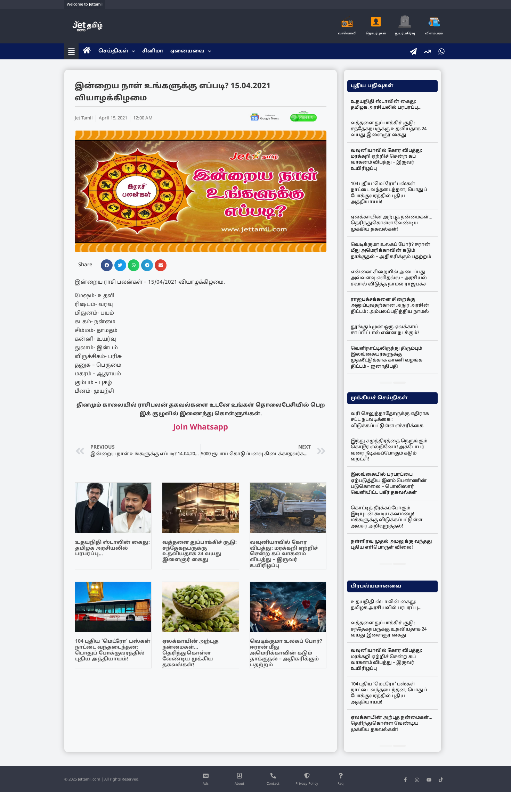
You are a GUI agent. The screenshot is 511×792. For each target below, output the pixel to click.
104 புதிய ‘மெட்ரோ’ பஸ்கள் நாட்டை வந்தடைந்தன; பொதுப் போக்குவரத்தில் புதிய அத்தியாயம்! (112, 650)
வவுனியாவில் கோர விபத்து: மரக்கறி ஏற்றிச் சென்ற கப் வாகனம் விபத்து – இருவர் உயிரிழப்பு (284, 554)
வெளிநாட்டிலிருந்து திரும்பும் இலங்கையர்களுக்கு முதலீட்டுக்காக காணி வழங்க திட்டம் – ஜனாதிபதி (386, 357)
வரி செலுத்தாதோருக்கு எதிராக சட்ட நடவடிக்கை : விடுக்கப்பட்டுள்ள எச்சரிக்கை (390, 420)
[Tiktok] (440, 779)
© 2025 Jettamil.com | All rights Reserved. (101, 779)
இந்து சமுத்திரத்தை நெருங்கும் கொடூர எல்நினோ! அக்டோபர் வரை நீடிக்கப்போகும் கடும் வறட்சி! (389, 450)
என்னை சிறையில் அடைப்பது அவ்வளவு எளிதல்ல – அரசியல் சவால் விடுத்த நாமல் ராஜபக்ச (389, 278)
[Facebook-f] (405, 779)
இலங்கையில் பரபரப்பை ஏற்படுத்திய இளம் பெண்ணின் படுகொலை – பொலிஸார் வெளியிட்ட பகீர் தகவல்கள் (389, 483)
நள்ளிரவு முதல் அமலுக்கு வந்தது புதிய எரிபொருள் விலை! (391, 544)
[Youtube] (429, 779)
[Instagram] (417, 779)
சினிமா (152, 51)
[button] (107, 265)
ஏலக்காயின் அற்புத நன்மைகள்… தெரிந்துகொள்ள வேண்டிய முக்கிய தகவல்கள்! (190, 653)
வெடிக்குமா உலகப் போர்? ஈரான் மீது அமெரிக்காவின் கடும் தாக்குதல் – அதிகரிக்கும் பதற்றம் (286, 653)
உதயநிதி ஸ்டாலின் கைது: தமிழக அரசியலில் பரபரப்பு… (112, 548)
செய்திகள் (113, 51)
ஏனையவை (187, 51)
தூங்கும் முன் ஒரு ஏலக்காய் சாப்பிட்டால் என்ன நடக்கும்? (385, 330)
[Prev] (386, 383)
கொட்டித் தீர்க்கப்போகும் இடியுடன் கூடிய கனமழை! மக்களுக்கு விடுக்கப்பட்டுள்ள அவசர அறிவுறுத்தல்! (386, 517)
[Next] (399, 383)
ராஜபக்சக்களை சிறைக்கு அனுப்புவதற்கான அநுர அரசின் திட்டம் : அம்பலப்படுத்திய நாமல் (390, 306)
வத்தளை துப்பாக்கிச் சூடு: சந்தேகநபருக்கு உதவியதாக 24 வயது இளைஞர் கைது (199, 551)
